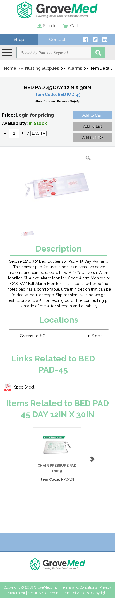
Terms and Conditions (79, 587)
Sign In (50, 25)
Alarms (75, 68)
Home (10, 68)
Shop (19, 39)
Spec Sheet (24, 387)
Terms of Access (75, 593)
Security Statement (43, 593)
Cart (74, 25)
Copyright (99, 593)
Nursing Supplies (42, 68)
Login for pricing (35, 115)
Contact (57, 39)
